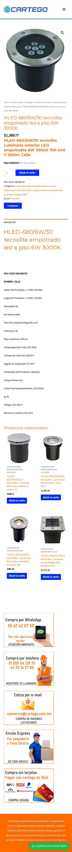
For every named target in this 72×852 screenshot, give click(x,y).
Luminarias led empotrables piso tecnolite (35, 186)
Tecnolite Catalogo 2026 (15, 194)
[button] (62, 32)
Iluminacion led (42, 102)
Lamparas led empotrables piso (47, 190)
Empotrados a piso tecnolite (17, 190)
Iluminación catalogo (22, 102)
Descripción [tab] (10, 222)
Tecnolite (15, 198)
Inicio (6, 102)
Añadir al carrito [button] (17, 500)
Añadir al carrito (27, 172)
